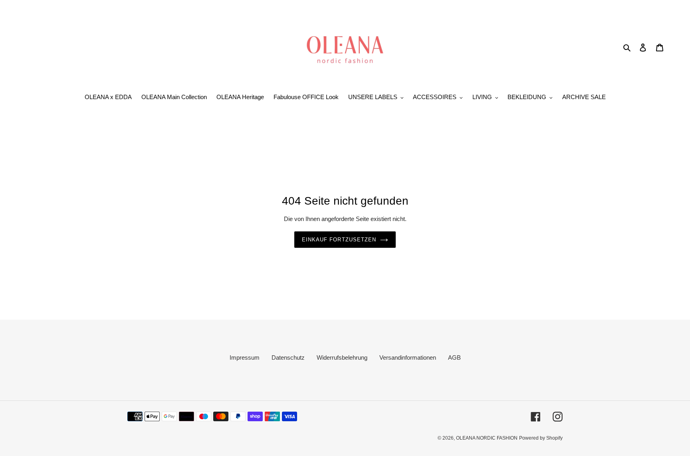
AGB (454, 357)
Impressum (245, 357)
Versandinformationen (407, 357)
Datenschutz (288, 357)
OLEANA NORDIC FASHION (487, 438)
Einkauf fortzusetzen (339, 240)
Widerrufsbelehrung (342, 357)
